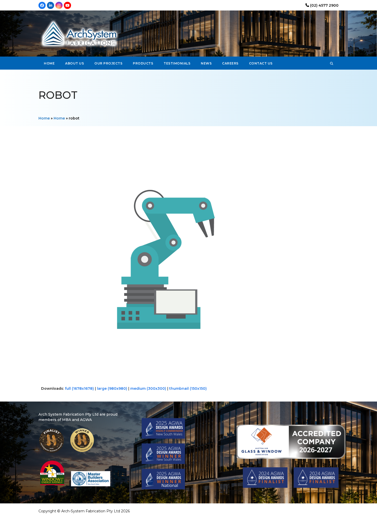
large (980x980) (112, 388)
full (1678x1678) (79, 388)
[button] (331, 63)
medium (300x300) (148, 388)
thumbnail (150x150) (188, 388)
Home (44, 118)
